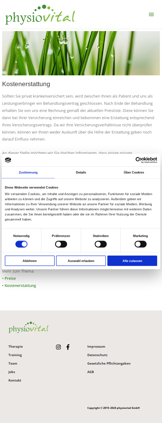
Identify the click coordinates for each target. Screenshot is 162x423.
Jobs (11, 372)
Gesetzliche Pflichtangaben (109, 363)
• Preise (9, 278)
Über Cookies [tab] (134, 172)
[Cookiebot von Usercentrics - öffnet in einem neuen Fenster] (138, 160)
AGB (90, 372)
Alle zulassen (132, 261)
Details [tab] (81, 172)
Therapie (15, 346)
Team (12, 363)
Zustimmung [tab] (28, 172)
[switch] (61, 244)
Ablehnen (30, 261)
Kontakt (14, 380)
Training (15, 355)
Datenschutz (97, 355)
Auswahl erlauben (81, 261)
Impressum (96, 346)
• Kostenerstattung (19, 285)
